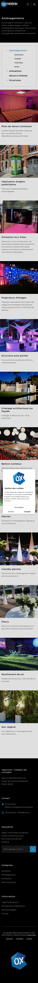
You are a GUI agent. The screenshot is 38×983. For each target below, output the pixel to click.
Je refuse (11, 511)
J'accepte (27, 511)
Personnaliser (19, 507)
